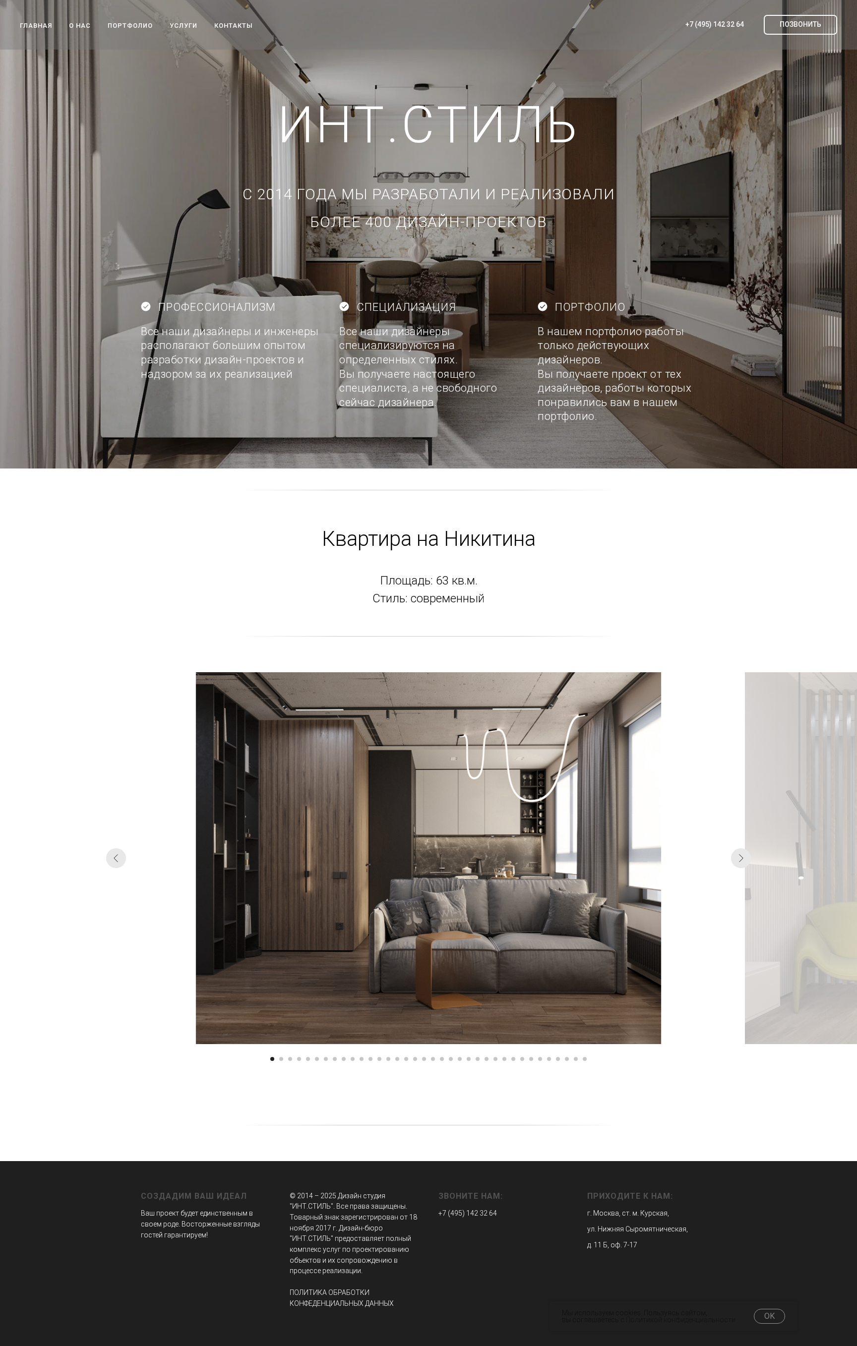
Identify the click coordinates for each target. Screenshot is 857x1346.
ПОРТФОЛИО (130, 25)
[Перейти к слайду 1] (272, 1059)
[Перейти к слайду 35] (576, 1059)
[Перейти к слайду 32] (549, 1059)
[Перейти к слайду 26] (495, 1059)
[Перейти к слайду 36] (585, 1059)
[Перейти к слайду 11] (362, 1059)
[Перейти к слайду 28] (513, 1059)
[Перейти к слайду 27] (504, 1059)
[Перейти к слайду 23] (469, 1059)
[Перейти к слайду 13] (379, 1059)
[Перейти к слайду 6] (317, 1059)
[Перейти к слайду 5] (308, 1059)
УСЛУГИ (183, 25)
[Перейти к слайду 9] (344, 1059)
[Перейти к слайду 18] (424, 1059)
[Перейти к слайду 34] (567, 1059)
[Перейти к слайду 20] (442, 1059)
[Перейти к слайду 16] (406, 1059)
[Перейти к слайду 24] (478, 1059)
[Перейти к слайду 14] (388, 1059)
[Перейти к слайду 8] (335, 1059)
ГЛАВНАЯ (36, 25)
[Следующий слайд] (741, 858)
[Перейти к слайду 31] (540, 1059)
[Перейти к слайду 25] (487, 1059)
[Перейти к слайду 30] (531, 1059)
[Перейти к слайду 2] (281, 1059)
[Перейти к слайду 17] (415, 1059)
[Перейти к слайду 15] (397, 1059)
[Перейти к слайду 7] (326, 1059)
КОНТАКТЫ (233, 25)
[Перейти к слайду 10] (353, 1059)
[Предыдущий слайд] (116, 858)
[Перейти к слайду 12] (370, 1059)
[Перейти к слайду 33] (558, 1059)
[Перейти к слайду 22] (460, 1059)
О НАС (80, 25)
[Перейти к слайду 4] (299, 1059)
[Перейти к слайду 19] (433, 1059)
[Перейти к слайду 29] (522, 1059)
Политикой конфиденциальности (680, 1320)
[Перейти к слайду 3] (290, 1059)
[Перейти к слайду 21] (451, 1059)
